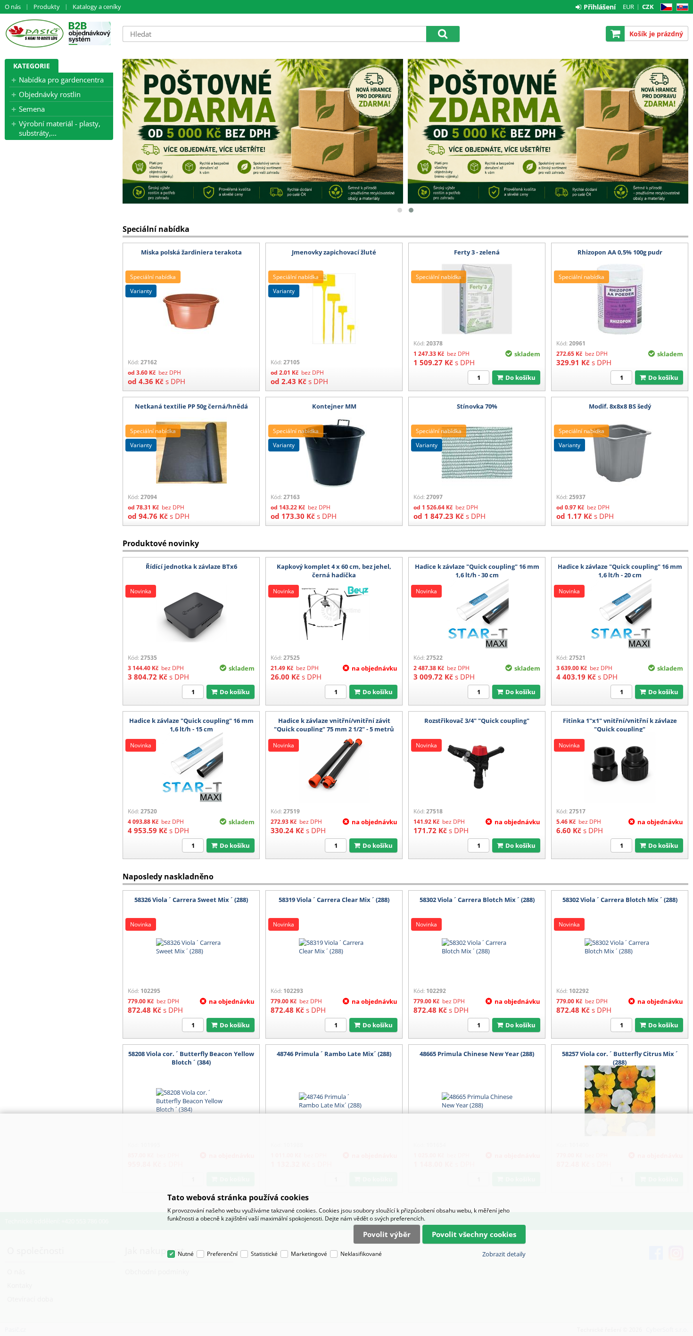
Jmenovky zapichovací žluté (334, 252)
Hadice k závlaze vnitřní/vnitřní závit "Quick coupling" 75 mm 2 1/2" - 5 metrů (334, 724)
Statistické (264, 1254)
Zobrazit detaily (504, 1254)
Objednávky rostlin (50, 94)
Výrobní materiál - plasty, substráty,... (59, 128)
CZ (664, 7)
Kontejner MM (334, 406)
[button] (399, 210)
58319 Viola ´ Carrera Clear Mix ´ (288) (334, 899)
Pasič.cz (34, 33)
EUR (628, 6)
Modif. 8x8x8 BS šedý (620, 406)
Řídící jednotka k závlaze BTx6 (191, 566)
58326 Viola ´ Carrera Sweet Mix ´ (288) (191, 899)
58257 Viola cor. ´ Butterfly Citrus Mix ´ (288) (620, 1057)
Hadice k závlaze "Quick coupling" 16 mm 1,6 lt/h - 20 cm (620, 570)
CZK (648, 6)
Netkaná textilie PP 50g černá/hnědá (191, 406)
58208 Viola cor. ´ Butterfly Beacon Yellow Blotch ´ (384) (191, 1057)
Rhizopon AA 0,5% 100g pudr (620, 252)
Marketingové (309, 1254)
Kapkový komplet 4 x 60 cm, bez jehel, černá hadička (334, 570)
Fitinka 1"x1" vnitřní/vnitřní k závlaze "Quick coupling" (620, 724)
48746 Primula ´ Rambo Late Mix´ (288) (334, 1053)
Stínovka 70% (477, 406)
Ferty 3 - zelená (477, 252)
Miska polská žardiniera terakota (191, 252)
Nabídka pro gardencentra (61, 79)
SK (680, 7)
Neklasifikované (361, 1254)
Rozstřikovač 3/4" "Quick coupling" (476, 720)
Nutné (186, 1254)
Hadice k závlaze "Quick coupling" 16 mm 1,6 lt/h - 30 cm (477, 570)
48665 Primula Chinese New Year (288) (477, 1053)
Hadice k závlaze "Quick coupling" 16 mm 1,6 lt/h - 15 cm (191, 724)
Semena (32, 109)
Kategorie (31, 65)
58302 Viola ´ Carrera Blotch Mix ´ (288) (477, 899)
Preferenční (222, 1254)
